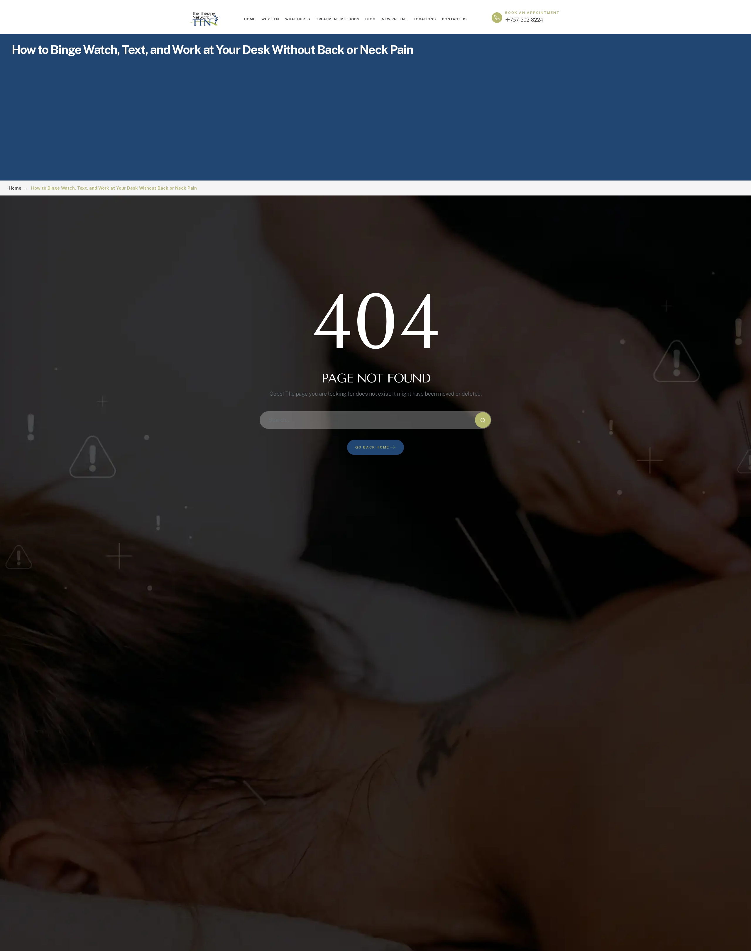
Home (15, 188)
